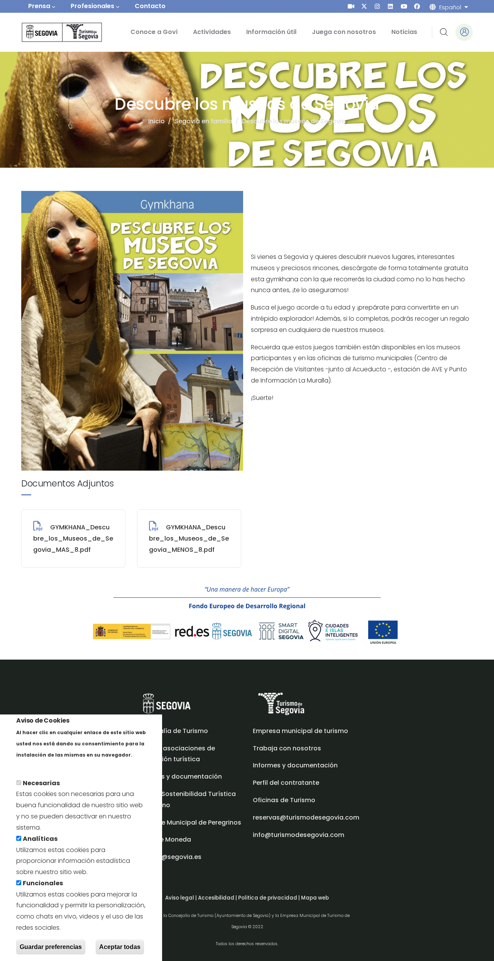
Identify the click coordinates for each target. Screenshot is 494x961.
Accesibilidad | (218, 897)
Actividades (212, 31)
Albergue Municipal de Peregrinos (189, 822)
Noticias (404, 31)
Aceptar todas (119, 947)
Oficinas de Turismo (284, 800)
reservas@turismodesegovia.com (306, 817)
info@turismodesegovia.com (298, 834)
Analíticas (40, 838)
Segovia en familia (203, 121)
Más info (29, 765)
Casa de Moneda (164, 839)
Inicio (156, 121)
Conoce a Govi (154, 31)
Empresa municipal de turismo (300, 730)
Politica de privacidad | (269, 897)
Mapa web (315, 897)
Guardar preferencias (51, 947)
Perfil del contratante (286, 782)
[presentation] (351, 6)
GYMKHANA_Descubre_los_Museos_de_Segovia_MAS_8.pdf (73, 538)
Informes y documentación (295, 765)
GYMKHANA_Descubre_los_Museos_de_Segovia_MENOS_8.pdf (189, 538)
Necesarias (41, 783)
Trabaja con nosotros (287, 748)
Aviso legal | (181, 897)
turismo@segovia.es (169, 856)
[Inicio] (51, 32)
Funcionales (43, 883)
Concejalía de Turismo (172, 730)
